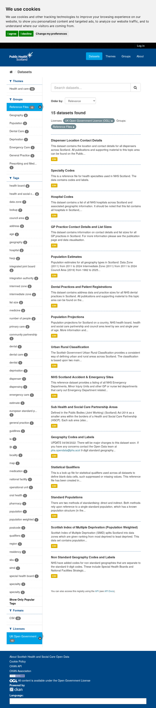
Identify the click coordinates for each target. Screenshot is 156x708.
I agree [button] (12, 33)
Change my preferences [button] (51, 33)
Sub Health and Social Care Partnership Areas (84, 407)
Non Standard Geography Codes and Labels (83, 557)
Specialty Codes (63, 170)
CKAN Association (20, 671)
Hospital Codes (62, 196)
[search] (136, 87)
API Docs (109, 591)
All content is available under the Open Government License (53, 680)
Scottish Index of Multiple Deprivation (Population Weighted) (94, 527)
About (140, 56)
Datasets (94, 56)
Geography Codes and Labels (72, 437)
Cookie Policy (18, 661)
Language (16, 695)
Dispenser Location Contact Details (76, 140)
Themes (110, 56)
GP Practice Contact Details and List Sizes (81, 227)
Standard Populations (67, 497)
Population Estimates (66, 256)
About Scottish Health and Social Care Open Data (39, 656)
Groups (126, 56)
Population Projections (67, 317)
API (97, 591)
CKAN (16, 689)
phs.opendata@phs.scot (65, 450)
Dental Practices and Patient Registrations (81, 286)
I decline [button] (26, 33)
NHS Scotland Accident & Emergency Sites (82, 377)
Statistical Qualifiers (65, 467)
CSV (54, 159)
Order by (56, 101)
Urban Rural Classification (70, 347)
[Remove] (112, 120)
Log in (141, 45)
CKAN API (16, 666)
